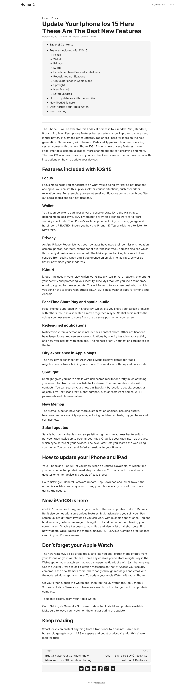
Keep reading (58, 111)
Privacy (58, 63)
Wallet (57, 59)
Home (26, 4)
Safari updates (62, 93)
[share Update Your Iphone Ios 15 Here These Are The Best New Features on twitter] (81, 669)
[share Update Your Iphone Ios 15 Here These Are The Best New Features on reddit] (94, 669)
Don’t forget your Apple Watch (69, 106)
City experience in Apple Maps (72, 80)
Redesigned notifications (69, 76)
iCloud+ (58, 67)
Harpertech (100, 682)
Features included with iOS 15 (68, 50)
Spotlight (59, 85)
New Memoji (61, 89)
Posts (54, 18)
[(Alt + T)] (34, 4)
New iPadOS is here (62, 102)
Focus (57, 54)
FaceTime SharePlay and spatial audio (77, 72)
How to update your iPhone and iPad (73, 98)
